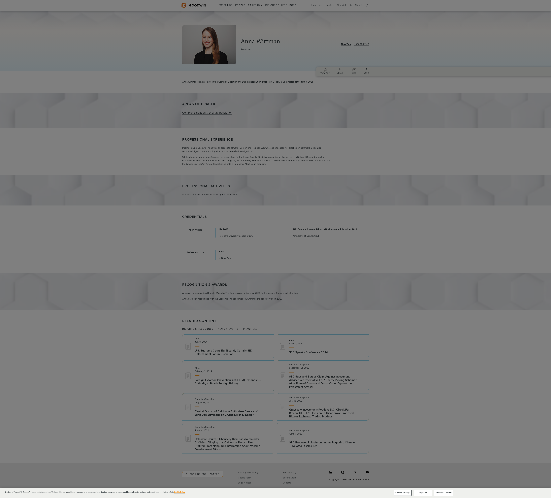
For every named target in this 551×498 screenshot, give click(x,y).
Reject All (423, 492)
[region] (275, 493)
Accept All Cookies (444, 492)
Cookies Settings (402, 492)
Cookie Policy (179, 492)
